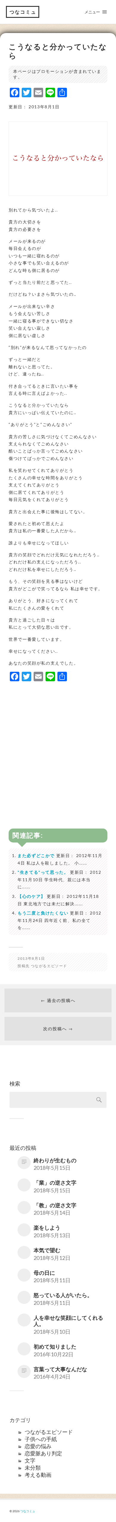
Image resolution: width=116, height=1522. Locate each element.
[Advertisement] (58, 745)
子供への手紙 (41, 1439)
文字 (30, 1460)
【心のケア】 (32, 896)
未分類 (33, 1467)
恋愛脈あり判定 (43, 1453)
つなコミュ (23, 12)
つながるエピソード (49, 966)
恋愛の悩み (38, 1446)
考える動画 (38, 1474)
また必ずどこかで (36, 855)
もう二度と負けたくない (43, 912)
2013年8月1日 (31, 958)
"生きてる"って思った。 (43, 872)
